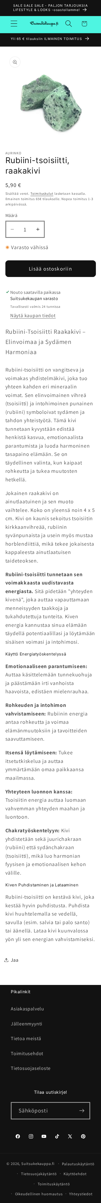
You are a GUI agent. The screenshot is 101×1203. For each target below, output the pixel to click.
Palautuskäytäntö (78, 1163)
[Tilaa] (81, 1110)
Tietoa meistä (26, 1038)
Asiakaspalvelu (27, 1008)
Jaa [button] (15, 960)
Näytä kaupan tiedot (33, 315)
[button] (14, 23)
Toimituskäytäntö (54, 1183)
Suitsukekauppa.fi (37, 1163)
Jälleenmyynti (26, 1023)
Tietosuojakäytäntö (39, 1173)
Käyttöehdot (75, 1173)
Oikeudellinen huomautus (39, 1193)
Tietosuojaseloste (31, 1068)
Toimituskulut (41, 193)
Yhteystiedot (81, 1193)
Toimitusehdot (27, 1053)
